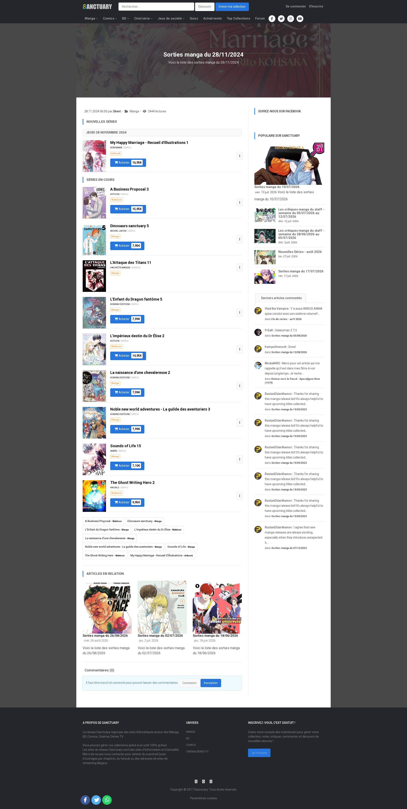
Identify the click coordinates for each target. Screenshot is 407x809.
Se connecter (296, 6)
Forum (260, 18)
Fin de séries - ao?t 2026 (286, 319)
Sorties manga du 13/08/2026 (289, 352)
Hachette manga (120, 267)
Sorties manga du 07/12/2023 (289, 548)
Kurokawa (116, 147)
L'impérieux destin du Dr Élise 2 (137, 336)
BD (124, 18)
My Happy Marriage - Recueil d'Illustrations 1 (149, 142)
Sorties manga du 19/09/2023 (289, 409)
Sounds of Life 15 (125, 446)
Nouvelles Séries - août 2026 (300, 252)
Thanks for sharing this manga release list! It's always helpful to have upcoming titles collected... (294, 399)
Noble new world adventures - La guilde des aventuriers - (123, 546)
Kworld (114, 487)
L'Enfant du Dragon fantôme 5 (136, 299)
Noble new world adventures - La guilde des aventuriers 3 (160, 409)
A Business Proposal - (103, 521)
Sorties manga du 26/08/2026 (105, 636)
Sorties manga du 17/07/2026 (300, 271)
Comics (108, 18)
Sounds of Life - (181, 546)
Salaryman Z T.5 (281, 330)
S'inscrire (316, 6)
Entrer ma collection (232, 6)
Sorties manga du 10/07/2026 (277, 187)
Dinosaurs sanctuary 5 (129, 226)
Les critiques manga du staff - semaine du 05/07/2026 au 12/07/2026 (301, 213)
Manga (90, 18)
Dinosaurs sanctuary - (144, 521)
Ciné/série (142, 18)
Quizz (194, 18)
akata (113, 451)
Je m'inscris (259, 753)
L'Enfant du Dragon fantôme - (107, 529)
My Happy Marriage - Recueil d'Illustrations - (161, 555)
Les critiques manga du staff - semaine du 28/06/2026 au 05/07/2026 (301, 234)
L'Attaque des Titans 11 (130, 262)
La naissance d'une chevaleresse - (109, 538)
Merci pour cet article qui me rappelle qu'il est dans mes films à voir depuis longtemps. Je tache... (292, 368)
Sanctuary (201, 789)
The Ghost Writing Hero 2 (132, 482)
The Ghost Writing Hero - (105, 555)
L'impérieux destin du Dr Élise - (157, 529)
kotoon (114, 194)
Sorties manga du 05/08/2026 (289, 335)
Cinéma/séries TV (197, 751)
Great (280, 346)
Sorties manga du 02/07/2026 (160, 636)
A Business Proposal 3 (129, 189)
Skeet (117, 111)
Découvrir (204, 6)
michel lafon (118, 231)
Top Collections (238, 18)
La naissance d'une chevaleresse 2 (140, 372)
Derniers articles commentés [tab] (281, 298)
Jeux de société (170, 18)
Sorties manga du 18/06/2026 (215, 636)
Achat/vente (212, 18)
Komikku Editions (120, 304)
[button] (240, 156)
